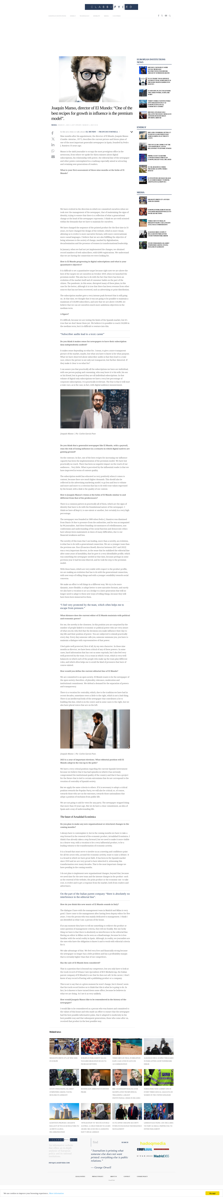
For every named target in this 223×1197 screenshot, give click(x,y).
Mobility (96, 16)
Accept (212, 1193)
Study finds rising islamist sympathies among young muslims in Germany (61, 1092)
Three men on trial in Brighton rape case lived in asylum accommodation (126, 1061)
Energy (73, 16)
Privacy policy (97, 1176)
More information (56, 1193)
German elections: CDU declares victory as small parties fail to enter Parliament (158, 1126)
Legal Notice (80, 1176)
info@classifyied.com (59, 1163)
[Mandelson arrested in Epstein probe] (96, 1077)
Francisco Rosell (108, 132)
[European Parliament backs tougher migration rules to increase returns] (96, 1046)
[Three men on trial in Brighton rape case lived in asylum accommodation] (127, 1046)
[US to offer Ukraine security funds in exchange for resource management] (127, 1111)
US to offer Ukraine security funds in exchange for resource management (127, 1126)
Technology (84, 16)
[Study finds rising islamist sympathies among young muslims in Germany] (64, 1077)
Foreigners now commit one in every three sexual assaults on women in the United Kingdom (158, 1092)
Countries (117, 16)
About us (113, 1176)
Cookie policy (142, 1176)
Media (106, 16)
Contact (127, 1176)
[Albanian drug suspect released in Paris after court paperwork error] (159, 1046)
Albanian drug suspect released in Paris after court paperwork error (158, 1061)
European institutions (57, 16)
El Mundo (91, 132)
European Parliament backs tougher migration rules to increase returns (93, 1061)
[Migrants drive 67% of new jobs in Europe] (64, 1046)
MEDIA (54, 125)
